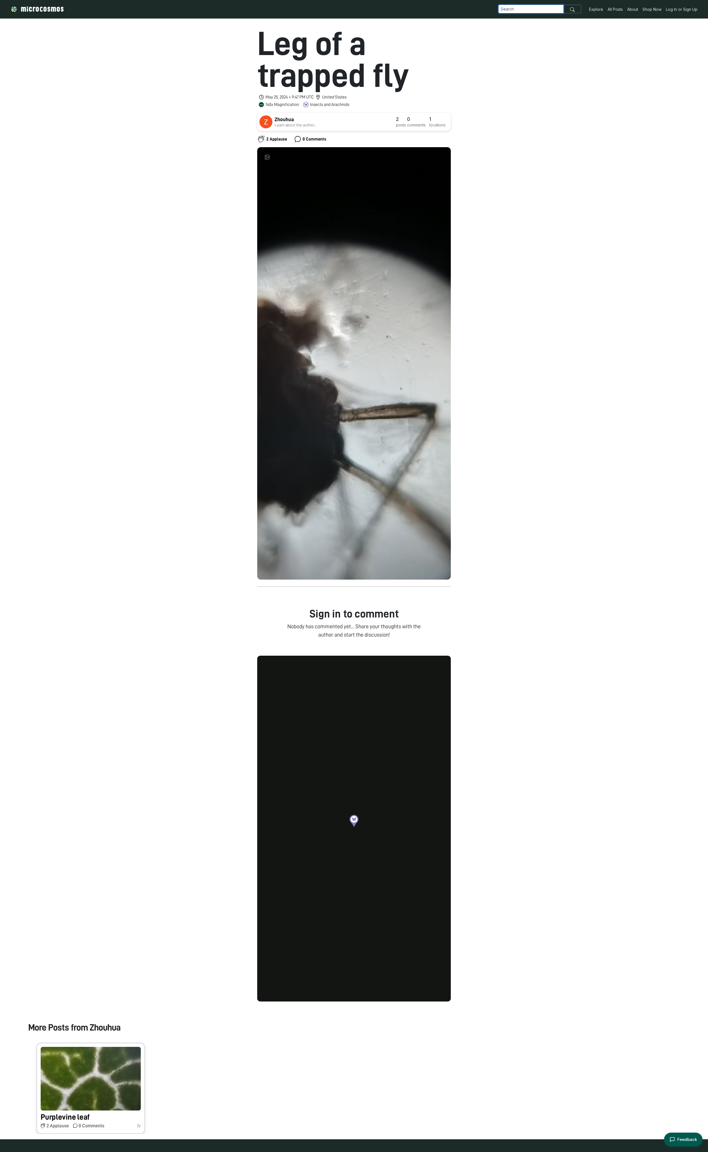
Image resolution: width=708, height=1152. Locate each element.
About (632, 9)
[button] (354, 821)
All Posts (615, 9)
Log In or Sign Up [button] (681, 9)
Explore (596, 9)
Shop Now (652, 9)
